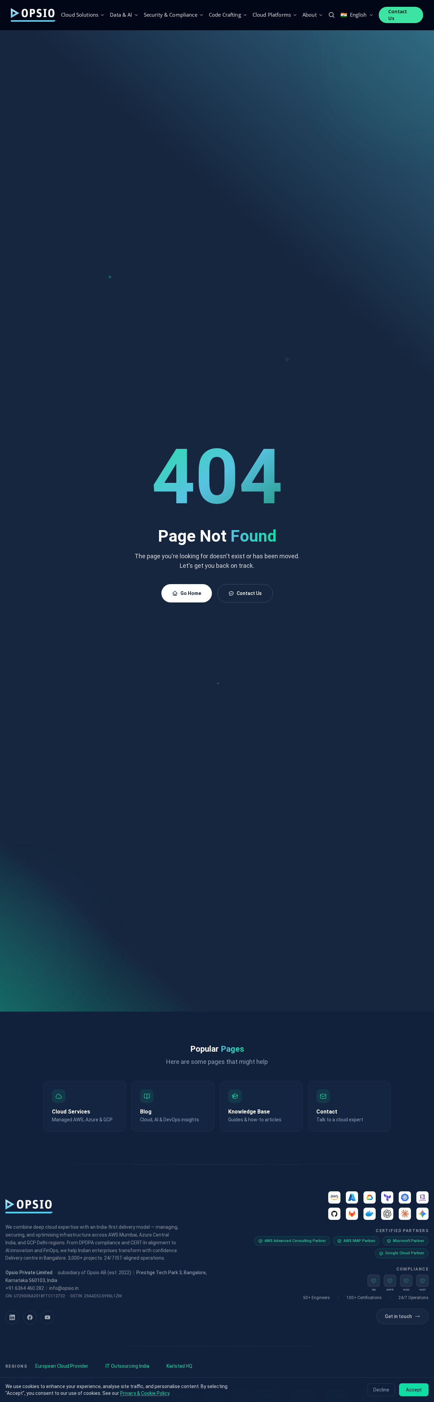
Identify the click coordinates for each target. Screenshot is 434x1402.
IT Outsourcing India (127, 1366)
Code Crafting (225, 14)
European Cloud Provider (61, 1366)
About (309, 14)
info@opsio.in (64, 1288)
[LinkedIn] (12, 1317)
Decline (381, 1389)
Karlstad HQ (179, 1366)
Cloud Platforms (272, 14)
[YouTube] (47, 1317)
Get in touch (398, 1316)
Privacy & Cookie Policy (144, 1393)
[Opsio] (33, 14)
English (353, 15)
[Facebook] (30, 1317)
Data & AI (121, 14)
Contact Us (397, 14)
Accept (414, 1389)
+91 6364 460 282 (24, 1288)
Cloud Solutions (79, 14)
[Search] (331, 15)
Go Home (190, 593)
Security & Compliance (170, 14)
